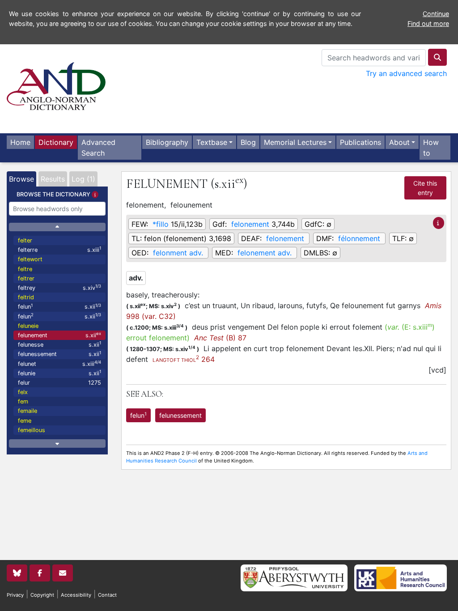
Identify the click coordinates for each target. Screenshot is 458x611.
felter (25, 240)
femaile (27, 410)
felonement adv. (264, 252)
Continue (436, 13)
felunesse (59, 344)
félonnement (359, 238)
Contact (107, 595)
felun (59, 306)
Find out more (428, 23)
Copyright (42, 595)
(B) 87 (220, 337)
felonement (250, 224)
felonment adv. (178, 252)
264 (184, 359)
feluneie (28, 325)
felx (23, 392)
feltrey (59, 287)
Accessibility (76, 595)
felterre (59, 249)
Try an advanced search (406, 73)
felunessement (59, 354)
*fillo (161, 224)
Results (53, 178)
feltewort (30, 259)
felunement (59, 335)
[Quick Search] (437, 57)
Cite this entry (425, 187)
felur (59, 382)
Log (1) (83, 178)
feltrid (26, 297)
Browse (21, 178)
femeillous (31, 430)
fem (23, 401)
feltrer (26, 278)
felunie (59, 373)
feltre (25, 269)
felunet (59, 363)
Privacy (15, 595)
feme (24, 420)
